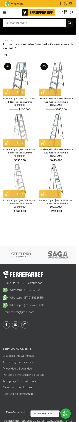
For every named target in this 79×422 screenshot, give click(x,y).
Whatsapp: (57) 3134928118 (26, 297)
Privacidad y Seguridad (17, 368)
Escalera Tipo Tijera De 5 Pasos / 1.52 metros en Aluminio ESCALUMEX (56, 102)
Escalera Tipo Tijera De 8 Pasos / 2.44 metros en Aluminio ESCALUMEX (20, 203)
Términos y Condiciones (18, 362)
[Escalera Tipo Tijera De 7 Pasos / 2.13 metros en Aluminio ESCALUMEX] (56, 129)
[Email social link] (70, 3)
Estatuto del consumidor (19, 393)
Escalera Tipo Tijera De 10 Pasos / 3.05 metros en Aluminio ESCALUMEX (56, 203)
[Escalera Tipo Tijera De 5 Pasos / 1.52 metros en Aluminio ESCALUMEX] (56, 78)
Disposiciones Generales (18, 355)
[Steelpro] (21, 255)
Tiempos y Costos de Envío (20, 381)
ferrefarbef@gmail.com (20, 312)
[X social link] (65, 3)
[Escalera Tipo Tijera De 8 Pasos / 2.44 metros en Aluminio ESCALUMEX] (20, 180)
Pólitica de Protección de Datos (23, 374)
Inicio (6, 40)
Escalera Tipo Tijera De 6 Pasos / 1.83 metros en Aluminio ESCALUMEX (20, 152)
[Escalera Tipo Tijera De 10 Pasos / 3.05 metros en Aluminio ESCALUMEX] (56, 180)
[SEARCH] (69, 23)
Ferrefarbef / (14, 412)
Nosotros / (29, 412)
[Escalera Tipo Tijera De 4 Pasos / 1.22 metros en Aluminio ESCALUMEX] (20, 78)
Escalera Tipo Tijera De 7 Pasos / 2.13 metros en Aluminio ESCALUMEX (56, 152)
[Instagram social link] (24, 325)
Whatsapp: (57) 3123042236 (26, 290)
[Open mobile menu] (4, 12)
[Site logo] (38, 12)
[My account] (71, 12)
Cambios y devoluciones (18, 387)
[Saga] (58, 255)
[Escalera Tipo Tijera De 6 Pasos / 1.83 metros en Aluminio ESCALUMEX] (20, 129)
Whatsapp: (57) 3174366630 (26, 305)
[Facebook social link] (60, 3)
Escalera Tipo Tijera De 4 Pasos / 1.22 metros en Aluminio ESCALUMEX (20, 102)
